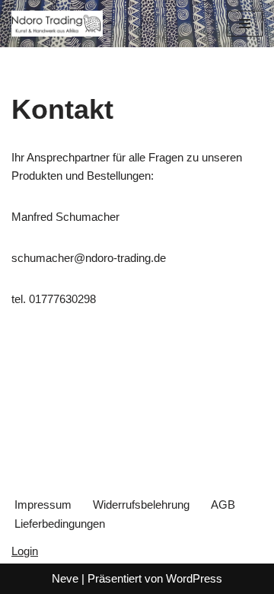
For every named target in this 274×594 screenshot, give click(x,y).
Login (24, 550)
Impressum (43, 504)
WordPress (194, 578)
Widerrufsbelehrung (141, 504)
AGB (223, 504)
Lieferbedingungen (59, 523)
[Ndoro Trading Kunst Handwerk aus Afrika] (57, 24)
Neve (65, 578)
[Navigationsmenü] (245, 24)
